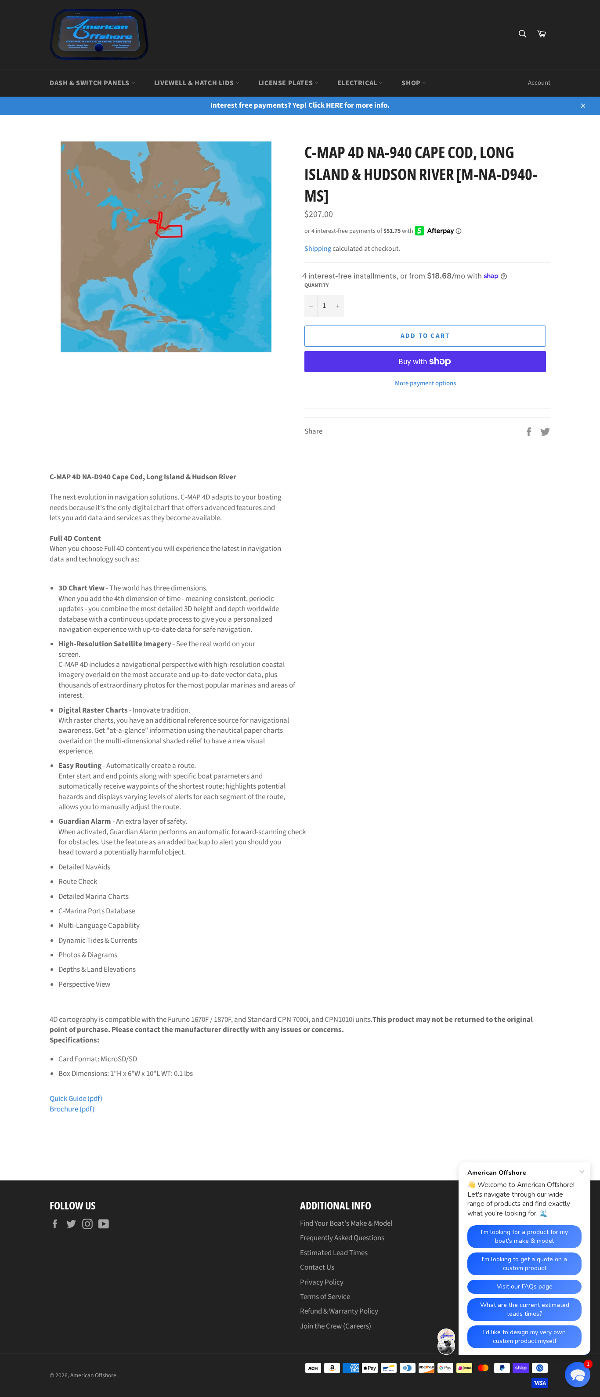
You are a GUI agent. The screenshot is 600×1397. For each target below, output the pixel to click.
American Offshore (93, 1375)
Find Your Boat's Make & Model (346, 1223)
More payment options (425, 383)
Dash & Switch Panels (90, 83)
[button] (577, 1374)
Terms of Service (325, 1297)
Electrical (358, 83)
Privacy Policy (321, 1282)
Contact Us (317, 1267)
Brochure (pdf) (72, 1109)
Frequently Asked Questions (342, 1238)
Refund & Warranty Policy (339, 1311)
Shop (411, 83)
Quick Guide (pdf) (76, 1098)
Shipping (317, 248)
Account (539, 82)
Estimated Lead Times (334, 1253)
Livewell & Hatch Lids (194, 83)
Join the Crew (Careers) (335, 1326)
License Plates (286, 83)
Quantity (316, 285)
